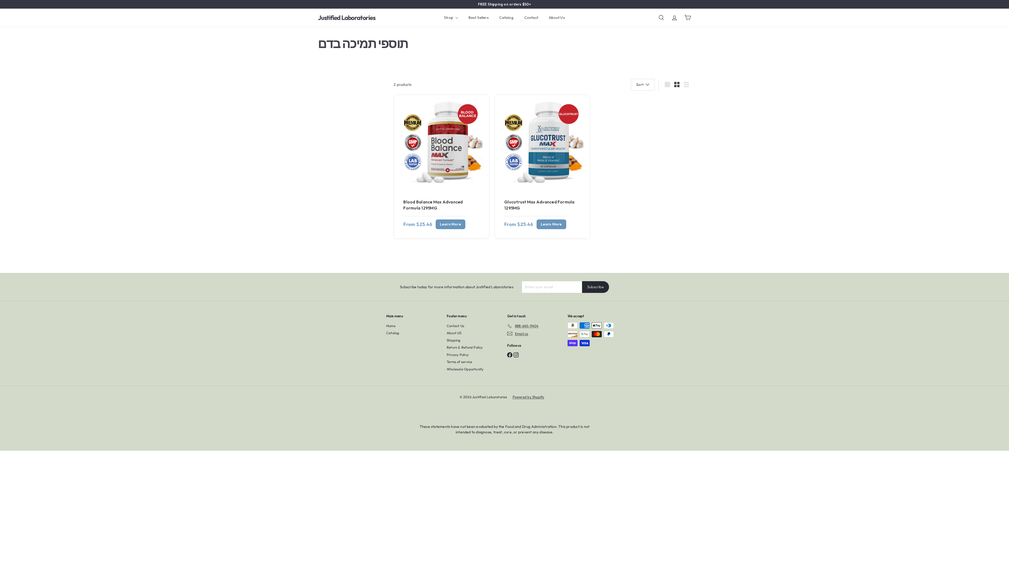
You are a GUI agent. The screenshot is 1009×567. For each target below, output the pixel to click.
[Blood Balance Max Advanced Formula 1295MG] (441, 167)
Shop (449, 17)
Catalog (506, 17)
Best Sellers (479, 17)
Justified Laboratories (346, 18)
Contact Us (455, 326)
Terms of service (459, 362)
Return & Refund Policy (465, 347)
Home (390, 326)
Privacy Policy (458, 355)
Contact (531, 17)
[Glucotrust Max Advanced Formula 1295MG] (542, 167)
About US (454, 333)
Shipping (454, 340)
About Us (557, 17)
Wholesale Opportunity (465, 369)
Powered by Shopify (528, 397)
